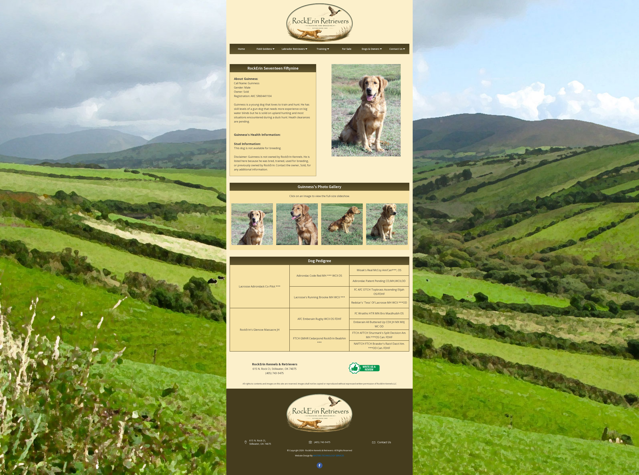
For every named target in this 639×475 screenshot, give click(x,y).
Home (241, 48)
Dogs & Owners (370, 48)
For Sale (346, 48)
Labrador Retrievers (293, 48)
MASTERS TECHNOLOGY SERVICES (328, 455)
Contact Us (395, 48)
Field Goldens (264, 48)
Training (321, 48)
